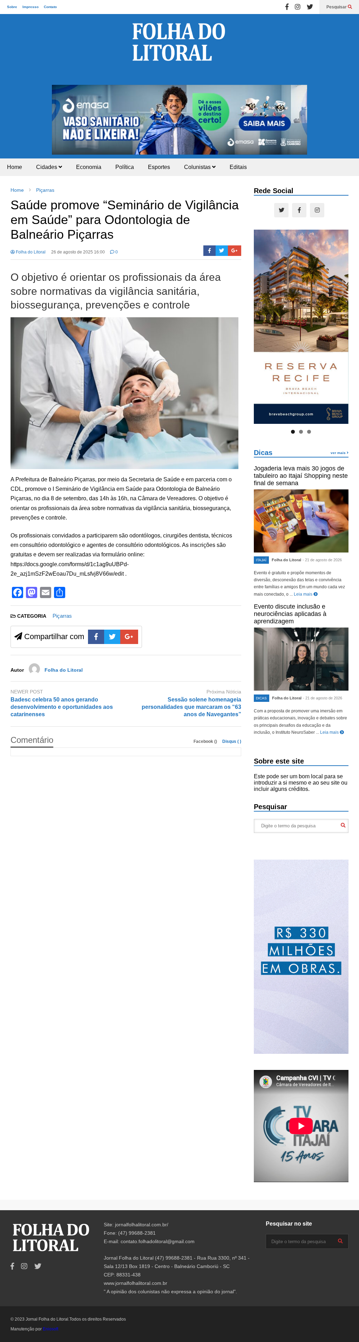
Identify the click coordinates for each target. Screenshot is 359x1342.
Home (14, 167)
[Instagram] (297, 7)
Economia (88, 167)
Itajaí (261, 560)
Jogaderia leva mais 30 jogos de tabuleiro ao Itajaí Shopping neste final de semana (301, 476)
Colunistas (198, 167)
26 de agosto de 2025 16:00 (78, 252)
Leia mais (303, 594)
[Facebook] (287, 7)
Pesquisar (337, 7)
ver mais (339, 453)
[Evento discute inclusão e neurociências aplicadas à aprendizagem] (301, 659)
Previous (60, 118)
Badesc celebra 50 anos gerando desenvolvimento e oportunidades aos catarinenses (62, 707)
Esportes (159, 167)
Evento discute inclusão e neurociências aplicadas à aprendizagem (290, 614)
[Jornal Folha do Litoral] (179, 49)
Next (298, 118)
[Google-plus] (234, 250)
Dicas (263, 452)
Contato (50, 7)
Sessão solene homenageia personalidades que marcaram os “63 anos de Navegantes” (191, 707)
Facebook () (206, 741)
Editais (238, 167)
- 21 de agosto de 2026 (322, 560)
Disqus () (231, 741)
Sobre (12, 7)
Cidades (47, 167)
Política (124, 167)
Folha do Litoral (30, 252)
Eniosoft (50, 1329)
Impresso (30, 7)
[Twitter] (310, 7)
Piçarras (62, 616)
